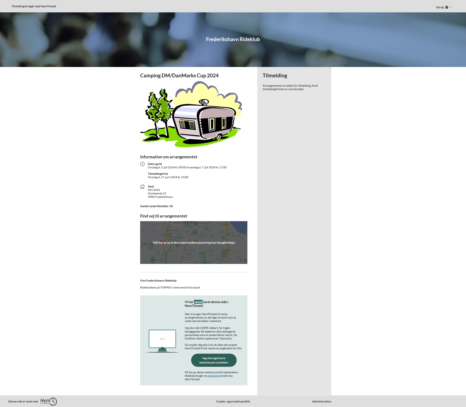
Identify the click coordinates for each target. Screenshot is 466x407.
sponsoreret (214, 375)
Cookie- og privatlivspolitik (233, 401)
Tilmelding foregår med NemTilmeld (34, 6)
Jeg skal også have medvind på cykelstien (218, 360)
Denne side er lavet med (23, 401)
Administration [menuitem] (321, 401)
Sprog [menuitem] (440, 7)
